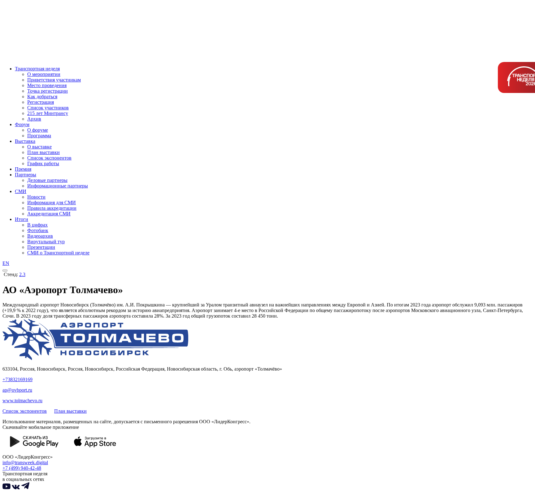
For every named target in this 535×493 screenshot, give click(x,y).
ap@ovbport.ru (17, 390)
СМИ (20, 191)
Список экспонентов (49, 158)
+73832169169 (17, 379)
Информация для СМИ (51, 202)
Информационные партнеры (57, 185)
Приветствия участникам (54, 79)
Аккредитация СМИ (49, 213)
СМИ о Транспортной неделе (58, 252)
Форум (22, 124)
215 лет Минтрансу (47, 113)
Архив (34, 118)
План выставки (43, 152)
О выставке (39, 146)
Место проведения (47, 85)
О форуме (37, 130)
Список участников (48, 107)
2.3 (22, 274)
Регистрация (40, 102)
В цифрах (37, 224)
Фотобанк (37, 230)
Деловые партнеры (47, 180)
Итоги (21, 219)
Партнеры (25, 174)
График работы (43, 163)
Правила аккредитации (51, 208)
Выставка (25, 141)
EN (5, 263)
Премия (23, 169)
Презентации (41, 247)
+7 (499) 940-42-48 (21, 468)
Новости (36, 197)
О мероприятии (43, 74)
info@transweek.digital (25, 462)
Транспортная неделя (37, 68)
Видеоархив (40, 236)
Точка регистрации (47, 91)
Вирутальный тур (46, 241)
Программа (39, 135)
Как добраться (42, 96)
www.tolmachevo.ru (22, 400)
